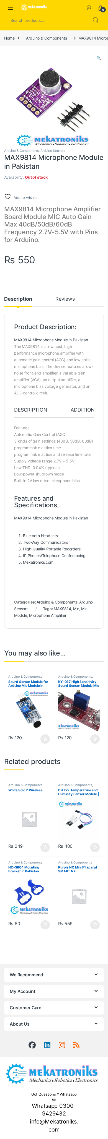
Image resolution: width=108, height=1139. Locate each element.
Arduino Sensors (52, 151)
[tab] (30, 412)
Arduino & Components (46, 38)
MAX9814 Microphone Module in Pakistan (51, 339)
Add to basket (44, 739)
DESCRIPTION (30, 410)
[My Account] (89, 7)
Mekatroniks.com (38, 562)
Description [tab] (18, 299)
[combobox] (46, 20)
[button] (98, 58)
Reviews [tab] (64, 299)
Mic (76, 608)
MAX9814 (62, 608)
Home (9, 38)
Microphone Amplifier (47, 615)
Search (95, 20)
